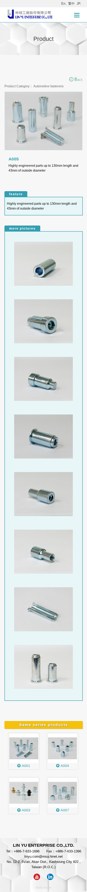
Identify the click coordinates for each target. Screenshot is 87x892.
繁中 (71, 3)
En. (63, 3)
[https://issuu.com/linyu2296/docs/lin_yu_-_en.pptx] (37, 879)
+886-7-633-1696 (26, 851)
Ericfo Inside (43, 887)
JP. (79, 3)
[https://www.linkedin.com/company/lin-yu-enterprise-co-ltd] (50, 879)
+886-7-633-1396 (68, 851)
